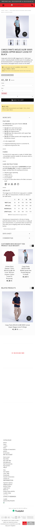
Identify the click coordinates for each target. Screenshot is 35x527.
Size (2, 88)
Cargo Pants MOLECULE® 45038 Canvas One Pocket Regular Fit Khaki (25, 270)
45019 (13, 69)
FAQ (4, 470)
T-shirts (5, 446)
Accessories (6, 453)
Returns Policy (7, 486)
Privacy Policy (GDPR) (9, 491)
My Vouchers (6, 465)
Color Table (6, 473)
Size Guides (6, 471)
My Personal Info (7, 464)
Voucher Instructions (8, 477)
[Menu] (3, 5)
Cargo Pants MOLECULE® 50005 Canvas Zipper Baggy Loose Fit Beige (17, 326)
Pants (4, 444)
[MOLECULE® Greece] (17, 5)
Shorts (5, 442)
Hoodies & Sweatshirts (9, 449)
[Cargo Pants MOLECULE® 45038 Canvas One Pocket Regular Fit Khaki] (25, 256)
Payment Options (8, 483)
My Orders (6, 459)
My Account (6, 457)
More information (31, 523)
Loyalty (5, 499)
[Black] (11, 42)
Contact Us (6, 478)
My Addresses (7, 462)
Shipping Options (7, 484)
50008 (8, 69)
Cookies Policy (7, 493)
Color (2, 83)
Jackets (5, 451)
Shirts (4, 448)
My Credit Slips (7, 460)
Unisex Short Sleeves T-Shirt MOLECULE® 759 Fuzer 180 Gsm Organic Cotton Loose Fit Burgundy (9, 272)
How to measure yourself (9, 229)
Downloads (6, 475)
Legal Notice (6, 488)
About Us (5, 489)
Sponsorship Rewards (9, 500)
